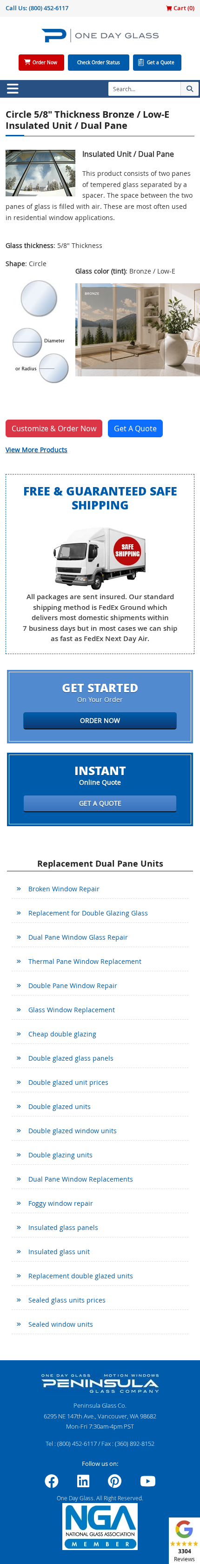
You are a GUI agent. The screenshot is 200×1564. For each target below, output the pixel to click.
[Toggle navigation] (12, 89)
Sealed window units (60, 1324)
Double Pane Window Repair (72, 985)
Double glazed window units (72, 1130)
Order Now (45, 63)
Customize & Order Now (54, 428)
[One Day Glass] (100, 39)
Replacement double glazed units (80, 1275)
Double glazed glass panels (70, 1058)
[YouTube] (148, 1484)
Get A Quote (135, 428)
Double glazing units (60, 1154)
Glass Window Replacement (71, 1009)
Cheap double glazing (62, 1033)
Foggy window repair (60, 1203)
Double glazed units (59, 1106)
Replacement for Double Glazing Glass (88, 913)
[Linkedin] (83, 1484)
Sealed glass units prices (67, 1300)
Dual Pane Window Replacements (80, 1179)
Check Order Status (98, 63)
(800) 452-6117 (48, 8)
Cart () (183, 8)
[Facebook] (52, 1484)
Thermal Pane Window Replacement (84, 961)
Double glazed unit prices (68, 1082)
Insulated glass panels (63, 1227)
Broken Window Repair (64, 888)
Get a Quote (160, 63)
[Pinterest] (114, 1484)
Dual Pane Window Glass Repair (78, 937)
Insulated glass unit (59, 1251)
